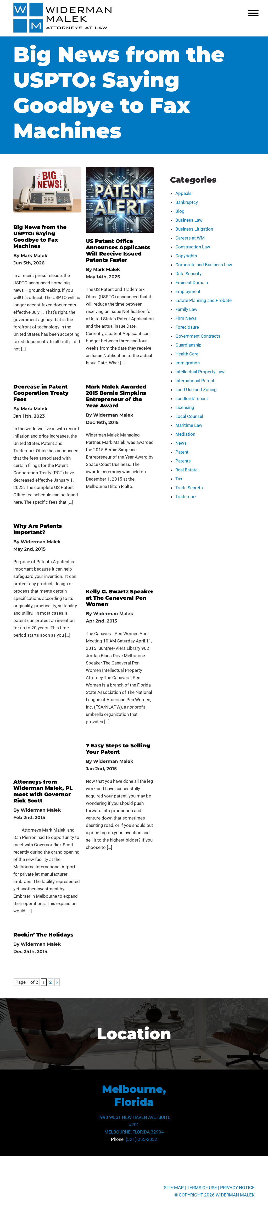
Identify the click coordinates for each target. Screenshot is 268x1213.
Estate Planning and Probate (203, 300)
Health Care (186, 354)
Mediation (185, 434)
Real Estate (186, 469)
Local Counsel (189, 416)
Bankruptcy (186, 202)
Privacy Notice (237, 1187)
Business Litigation (194, 229)
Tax (178, 478)
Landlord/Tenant (191, 398)
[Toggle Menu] (253, 13)
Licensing (184, 407)
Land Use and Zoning (196, 389)
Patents (183, 461)
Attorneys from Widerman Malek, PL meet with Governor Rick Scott (42, 791)
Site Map (174, 1187)
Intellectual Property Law (200, 371)
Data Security (188, 273)
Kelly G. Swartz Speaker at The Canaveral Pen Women (119, 597)
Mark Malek (34, 255)
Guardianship (188, 345)
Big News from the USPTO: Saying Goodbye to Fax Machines (39, 236)
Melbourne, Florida (134, 1095)
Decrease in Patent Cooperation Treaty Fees (41, 393)
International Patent (194, 380)
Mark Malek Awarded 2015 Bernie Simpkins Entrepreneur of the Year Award (116, 396)
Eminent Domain (191, 282)
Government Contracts (197, 336)
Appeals (183, 193)
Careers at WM (190, 238)
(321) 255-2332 (141, 1139)
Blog (180, 211)
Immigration (187, 362)
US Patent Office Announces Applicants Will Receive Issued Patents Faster (118, 250)
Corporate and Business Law (203, 264)
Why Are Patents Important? (37, 529)
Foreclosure (187, 327)
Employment (187, 291)
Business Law (189, 220)
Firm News (186, 318)
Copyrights (186, 255)
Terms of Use (202, 1187)
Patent (181, 452)
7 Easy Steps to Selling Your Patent (118, 748)
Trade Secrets (189, 487)
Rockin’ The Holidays (43, 935)
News (181, 443)
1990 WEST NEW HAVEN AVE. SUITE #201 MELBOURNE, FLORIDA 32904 (134, 1125)
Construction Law (192, 246)
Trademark (186, 496)
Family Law (186, 309)
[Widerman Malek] (62, 31)
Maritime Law (188, 425)
